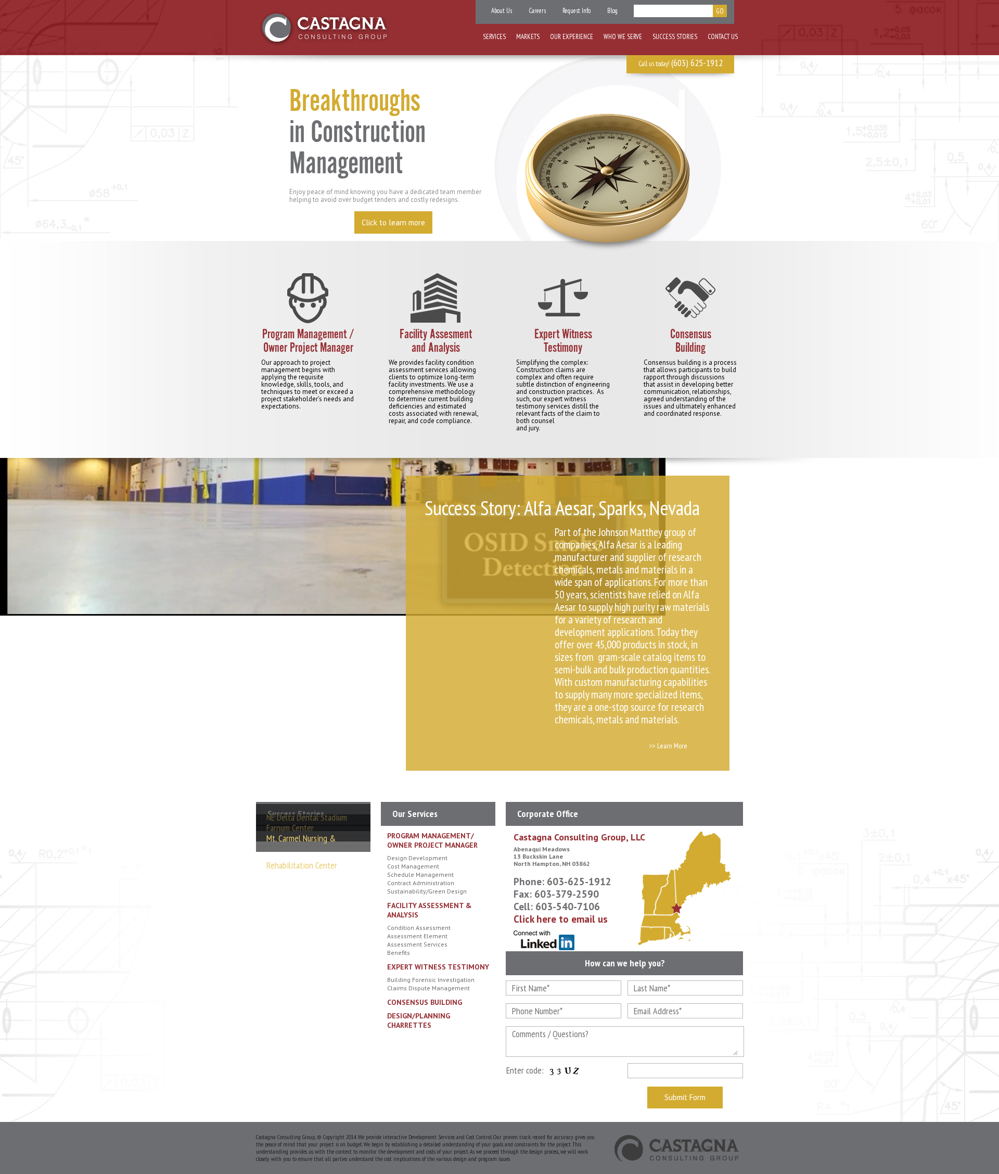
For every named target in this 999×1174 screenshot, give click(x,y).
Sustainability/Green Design (427, 891)
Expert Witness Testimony (438, 967)
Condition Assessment (419, 927)
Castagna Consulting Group (325, 27)
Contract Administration (420, 883)
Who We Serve (623, 36)
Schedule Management (420, 874)
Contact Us (723, 36)
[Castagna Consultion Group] (678, 1149)
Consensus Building (424, 1002)
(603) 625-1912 (697, 63)
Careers (537, 10)
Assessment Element (417, 936)
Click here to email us (561, 919)
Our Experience (571, 36)
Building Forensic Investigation (431, 980)
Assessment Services (417, 944)
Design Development (417, 858)
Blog (612, 10)
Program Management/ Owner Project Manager (432, 840)
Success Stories (674, 36)
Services (494, 36)
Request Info (576, 10)
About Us (501, 10)
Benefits (398, 952)
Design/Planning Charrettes (418, 1020)
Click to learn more (393, 222)
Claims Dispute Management (428, 988)
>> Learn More (668, 745)
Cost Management (413, 866)
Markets (528, 36)
